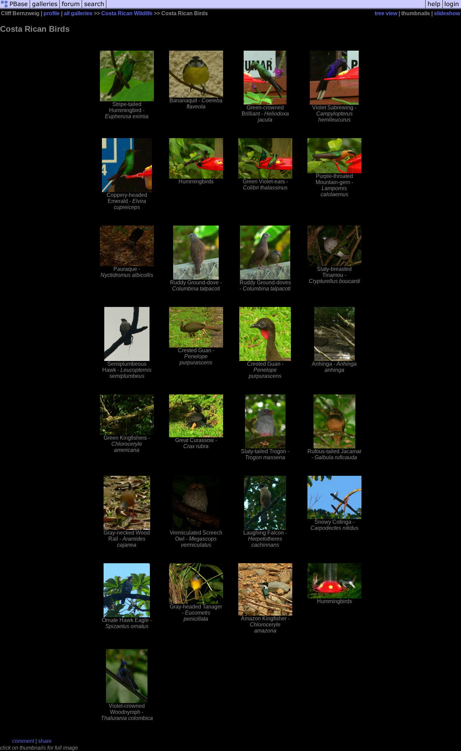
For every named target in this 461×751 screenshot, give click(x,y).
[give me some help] (434, 7)
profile (52, 13)
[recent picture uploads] (45, 7)
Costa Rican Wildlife (127, 13)
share (45, 741)
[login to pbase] (452, 7)
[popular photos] (265, 7)
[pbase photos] (15, 7)
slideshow (447, 13)
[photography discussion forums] (71, 7)
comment (23, 741)
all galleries (78, 13)
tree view (386, 13)
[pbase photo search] (94, 7)
